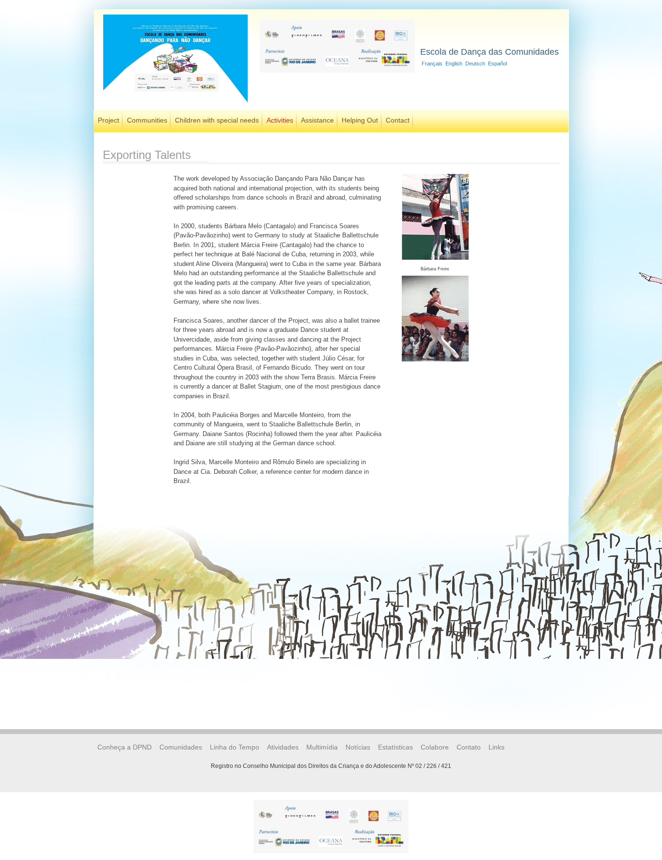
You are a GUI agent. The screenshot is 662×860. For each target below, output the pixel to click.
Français (432, 63)
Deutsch (475, 63)
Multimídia (322, 747)
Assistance (317, 120)
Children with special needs (217, 120)
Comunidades (180, 747)
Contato (469, 747)
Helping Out (360, 120)
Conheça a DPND (124, 747)
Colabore (435, 747)
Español (497, 63)
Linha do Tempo (234, 747)
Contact (398, 120)
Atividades (283, 747)
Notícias (358, 747)
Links (496, 747)
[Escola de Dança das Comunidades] (175, 103)
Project (108, 120)
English (453, 63)
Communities (147, 120)
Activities (280, 120)
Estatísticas (395, 747)
